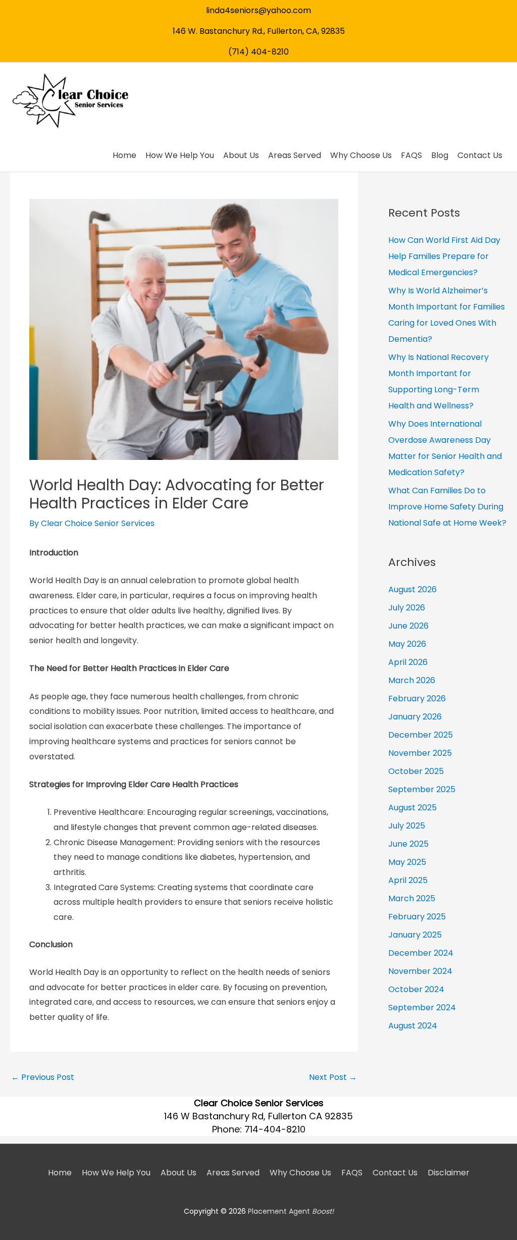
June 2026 (408, 626)
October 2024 (416, 989)
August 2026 (412, 589)
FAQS (352, 1172)
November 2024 (420, 971)
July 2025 (406, 826)
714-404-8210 (274, 1129)
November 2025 (420, 753)
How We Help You (116, 1172)
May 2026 (407, 644)
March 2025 (411, 898)
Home (60, 1172)
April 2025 (408, 880)
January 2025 (415, 935)
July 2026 (406, 607)
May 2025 (407, 862)
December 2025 (420, 735)
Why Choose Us (300, 1172)
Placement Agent (291, 1211)
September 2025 (421, 789)
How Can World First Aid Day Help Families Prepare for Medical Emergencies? (444, 256)
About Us (178, 1172)
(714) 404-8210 (258, 52)
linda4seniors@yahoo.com (258, 10)
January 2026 (415, 716)
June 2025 (408, 844)
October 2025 (416, 771)
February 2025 (417, 916)
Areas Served (233, 1172)
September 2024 (422, 1007)
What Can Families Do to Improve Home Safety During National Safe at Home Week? (447, 507)
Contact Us (395, 1172)
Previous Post (42, 1077)
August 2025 (412, 807)
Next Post (333, 1077)
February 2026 (417, 698)
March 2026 (411, 680)
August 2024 (412, 1025)
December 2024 (420, 953)
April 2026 (408, 662)
